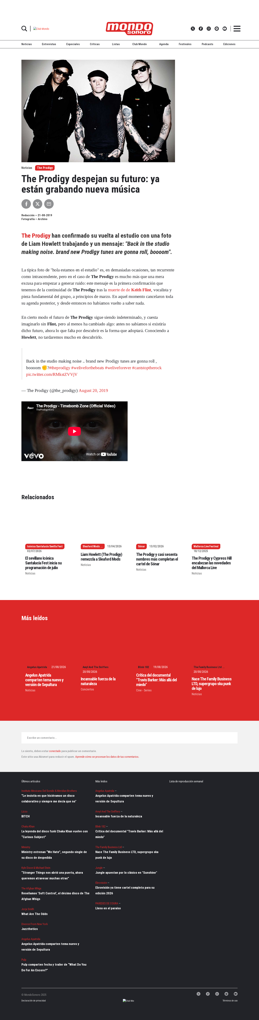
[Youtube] (236, 994)
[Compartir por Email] (49, 204)
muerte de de (129, 290)
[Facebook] (208, 994)
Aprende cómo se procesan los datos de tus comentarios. (107, 756)
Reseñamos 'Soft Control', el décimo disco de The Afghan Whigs (55, 896)
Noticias (26, 44)
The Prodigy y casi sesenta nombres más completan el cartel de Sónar (157, 559)
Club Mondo (139, 44)
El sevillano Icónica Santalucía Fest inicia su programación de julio (43, 563)
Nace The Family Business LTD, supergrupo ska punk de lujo (212, 684)
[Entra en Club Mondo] (125, 1001)
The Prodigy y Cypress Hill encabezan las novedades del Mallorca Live (212, 563)
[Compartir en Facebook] (26, 204)
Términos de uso (230, 1000)
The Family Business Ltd (208, 667)
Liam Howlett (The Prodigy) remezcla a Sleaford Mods (101, 557)
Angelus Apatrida (37, 667)
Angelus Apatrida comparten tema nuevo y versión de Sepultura (44, 680)
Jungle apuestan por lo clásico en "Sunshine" (126, 872)
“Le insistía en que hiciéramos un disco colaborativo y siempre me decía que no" (48, 798)
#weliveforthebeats (87, 367)
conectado (55, 751)
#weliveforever (118, 367)
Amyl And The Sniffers (95, 667)
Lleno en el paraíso (108, 908)
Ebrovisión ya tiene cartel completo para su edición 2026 (125, 890)
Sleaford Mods (91, 546)
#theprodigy (59, 367)
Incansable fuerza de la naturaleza (118, 816)
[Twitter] (198, 994)
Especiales (73, 44)
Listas (116, 44)
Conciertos (87, 689)
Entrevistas (49, 44)
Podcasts (207, 44)
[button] (41, 29)
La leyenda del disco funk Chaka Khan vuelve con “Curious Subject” (54, 834)
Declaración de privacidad (33, 1000)
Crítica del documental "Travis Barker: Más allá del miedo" (156, 680)
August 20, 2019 (93, 390)
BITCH (25, 816)
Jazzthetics (29, 929)
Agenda (164, 44)
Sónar (141, 546)
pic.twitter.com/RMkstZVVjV (52, 374)
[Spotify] (226, 994)
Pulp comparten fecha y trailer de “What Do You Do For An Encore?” (53, 967)
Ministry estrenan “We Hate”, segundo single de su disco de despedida (54, 854)
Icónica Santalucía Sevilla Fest (45, 546)
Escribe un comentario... (42, 738)
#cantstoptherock (147, 367)
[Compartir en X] (37, 204)
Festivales (185, 44)
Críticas (95, 44)
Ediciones (229, 44)
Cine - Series (143, 690)
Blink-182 (143, 667)
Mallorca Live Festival (206, 546)
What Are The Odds (34, 914)
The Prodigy (45, 168)
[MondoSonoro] (129, 28)
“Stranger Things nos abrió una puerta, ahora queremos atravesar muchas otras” (52, 875)
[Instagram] (217, 994)
